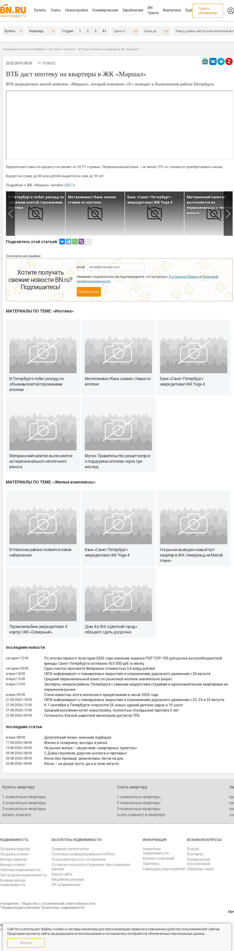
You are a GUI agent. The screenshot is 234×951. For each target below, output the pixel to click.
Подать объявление (207, 11)
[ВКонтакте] (62, 241)
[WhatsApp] (75, 241)
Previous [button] (10, 213)
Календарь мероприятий (164, 869)
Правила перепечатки (70, 849)
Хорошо (26, 942)
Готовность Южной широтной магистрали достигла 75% (92, 715)
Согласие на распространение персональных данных (91, 866)
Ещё (188, 10)
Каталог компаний (158, 858)
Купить (40, 10)
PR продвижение (66, 885)
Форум (193, 849)
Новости (69, 49)
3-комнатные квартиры (24, 808)
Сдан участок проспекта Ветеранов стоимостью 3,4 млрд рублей (99, 668)
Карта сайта (62, 874)
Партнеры (151, 864)
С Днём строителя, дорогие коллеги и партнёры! (85, 753)
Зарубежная (132, 10)
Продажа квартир (15, 849)
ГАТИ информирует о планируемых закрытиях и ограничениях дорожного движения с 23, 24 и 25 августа (134, 700)
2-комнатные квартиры (24, 802)
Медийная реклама (68, 879)
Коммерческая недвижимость (13, 882)
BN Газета (153, 10)
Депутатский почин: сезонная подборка (77, 737)
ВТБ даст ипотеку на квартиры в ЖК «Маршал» (108, 49)
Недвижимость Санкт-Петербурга (24, 49)
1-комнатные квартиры (24, 796)
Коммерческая (105, 10)
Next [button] (228, 213)
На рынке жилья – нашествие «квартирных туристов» (90, 748)
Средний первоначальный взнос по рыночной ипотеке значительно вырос (108, 679)
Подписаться (89, 292)
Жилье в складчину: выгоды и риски (75, 743)
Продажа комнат (14, 854)
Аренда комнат (13, 864)
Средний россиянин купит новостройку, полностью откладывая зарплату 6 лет (111, 710)
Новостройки (76, 10)
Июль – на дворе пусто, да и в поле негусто (81, 764)
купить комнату (16, 814)
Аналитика (172, 10)
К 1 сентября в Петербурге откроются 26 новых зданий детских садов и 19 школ (113, 705)
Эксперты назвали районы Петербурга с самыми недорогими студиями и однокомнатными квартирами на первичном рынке (136, 687)
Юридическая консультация (198, 861)
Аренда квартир (13, 859)
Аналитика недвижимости (156, 851)
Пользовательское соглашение (79, 859)
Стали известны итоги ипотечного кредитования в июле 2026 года (101, 695)
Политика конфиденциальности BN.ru (83, 854)
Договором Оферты (184, 276)
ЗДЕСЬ (69, 184)
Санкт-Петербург (10, 16)
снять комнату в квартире (141, 814)
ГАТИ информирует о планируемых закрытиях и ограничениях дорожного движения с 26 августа (127, 674)
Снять (56, 10)
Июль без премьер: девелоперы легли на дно (83, 758)
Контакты (195, 854)
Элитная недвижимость (20, 870)
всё (135, 30)
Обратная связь (200, 869)
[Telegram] (68, 241)
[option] (35, 213)
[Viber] (81, 241)
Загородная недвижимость (23, 875)
